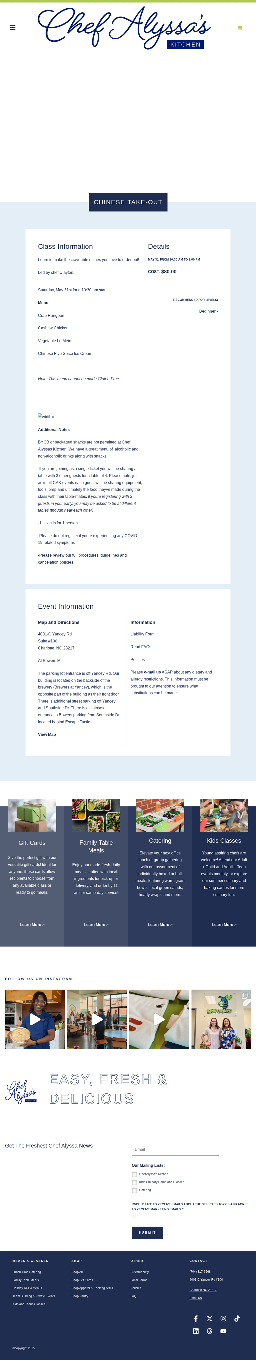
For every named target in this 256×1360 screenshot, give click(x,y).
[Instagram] (223, 1318)
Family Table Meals (25, 1280)
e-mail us (152, 672)
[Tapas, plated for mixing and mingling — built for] (97, 1019)
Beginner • (208, 311)
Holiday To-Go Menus (27, 1288)
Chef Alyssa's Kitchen (153, 1174)
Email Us (196, 1298)
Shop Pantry (80, 1296)
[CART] (239, 28)
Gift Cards (32, 842)
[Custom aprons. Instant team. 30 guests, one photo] (159, 1019)
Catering (160, 840)
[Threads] (209, 1331)
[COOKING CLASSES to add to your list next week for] (35, 1019)
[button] (13, 27)
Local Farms (138, 1280)
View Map (47, 734)
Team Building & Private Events (33, 1296)
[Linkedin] (196, 1331)
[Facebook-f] (196, 1318)
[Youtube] (223, 1331)
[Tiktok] (237, 1318)
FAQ (133, 1296)
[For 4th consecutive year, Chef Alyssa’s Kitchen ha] (221, 1019)
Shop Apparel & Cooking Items (92, 1288)
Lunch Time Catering (26, 1272)
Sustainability (139, 1272)
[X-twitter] (209, 1318)
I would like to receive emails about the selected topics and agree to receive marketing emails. (190, 1207)
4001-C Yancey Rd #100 (206, 1279)
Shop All (77, 1272)
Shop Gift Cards (82, 1280)
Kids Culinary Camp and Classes (161, 1182)
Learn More (30, 925)
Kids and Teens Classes (28, 1304)
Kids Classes (224, 840)
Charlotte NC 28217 (203, 1290)
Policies (135, 1288)
